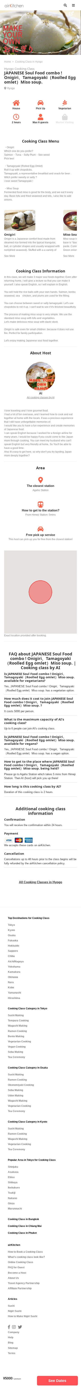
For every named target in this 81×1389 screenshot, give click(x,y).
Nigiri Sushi (14, 1311)
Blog (10, 1342)
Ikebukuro (14, 1187)
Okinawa (13, 977)
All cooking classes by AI (40, 397)
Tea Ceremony (16, 1057)
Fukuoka (13, 940)
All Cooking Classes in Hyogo (40, 882)
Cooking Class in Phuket (22, 1232)
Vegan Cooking (17, 1046)
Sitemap (13, 1348)
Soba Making (15, 1051)
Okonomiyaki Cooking (21, 1085)
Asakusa (13, 1172)
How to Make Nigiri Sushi (22, 1316)
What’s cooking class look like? (26, 1257)
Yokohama (14, 966)
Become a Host (17, 1272)
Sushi (11, 1305)
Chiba (11, 956)
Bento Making (16, 1036)
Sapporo (13, 950)
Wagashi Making (17, 1025)
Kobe (11, 987)
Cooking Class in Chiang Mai (25, 1226)
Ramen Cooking (17, 1031)
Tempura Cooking (18, 1020)
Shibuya (12, 1182)
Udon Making (15, 1095)
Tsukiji (11, 1192)
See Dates (57, 1381)
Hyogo (11, 88)
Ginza (11, 1203)
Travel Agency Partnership (23, 1283)
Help (10, 1337)
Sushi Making (16, 1015)
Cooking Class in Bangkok (23, 1219)
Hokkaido (13, 945)
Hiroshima (14, 998)
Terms (11, 1353)
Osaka (12, 935)
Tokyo (11, 925)
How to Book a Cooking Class (25, 1251)
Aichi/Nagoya (16, 961)
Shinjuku (13, 1166)
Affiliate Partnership (20, 1288)
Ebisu (11, 1177)
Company (13, 1332)
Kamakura (14, 971)
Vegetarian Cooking (19, 1041)
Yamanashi (14, 992)
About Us (13, 1278)
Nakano (12, 1198)
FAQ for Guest (16, 1267)
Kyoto (11, 930)
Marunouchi (15, 1208)
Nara (11, 982)
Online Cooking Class (20, 1262)
